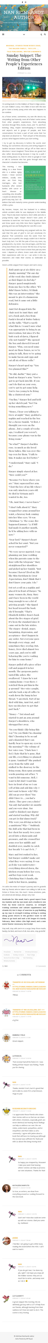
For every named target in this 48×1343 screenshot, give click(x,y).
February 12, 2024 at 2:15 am (21, 1037)
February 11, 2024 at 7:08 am (21, 1240)
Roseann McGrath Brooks (24, 1108)
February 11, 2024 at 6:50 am (21, 1298)
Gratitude (7, 955)
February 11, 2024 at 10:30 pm (22, 1058)
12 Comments (41, 966)
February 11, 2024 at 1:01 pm (21, 1084)
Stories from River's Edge (28, 46)
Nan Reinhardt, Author (24, 15)
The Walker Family (17, 49)
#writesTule (17, 952)
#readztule (7, 952)
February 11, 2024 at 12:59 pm (27, 1214)
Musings (10, 46)
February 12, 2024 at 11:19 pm (22, 1016)
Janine (15, 1238)
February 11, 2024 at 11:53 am (22, 1111)
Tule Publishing (14, 52)
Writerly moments (9, 961)
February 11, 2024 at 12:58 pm (27, 1159)
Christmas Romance (31, 952)
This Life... (33, 49)
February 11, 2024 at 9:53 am (21, 1188)
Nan (6, 966)
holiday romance (18, 955)
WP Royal (29, 1339)
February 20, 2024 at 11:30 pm (22, 991)
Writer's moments (32, 52)
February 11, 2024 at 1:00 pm (27, 1266)
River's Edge (31, 955)
